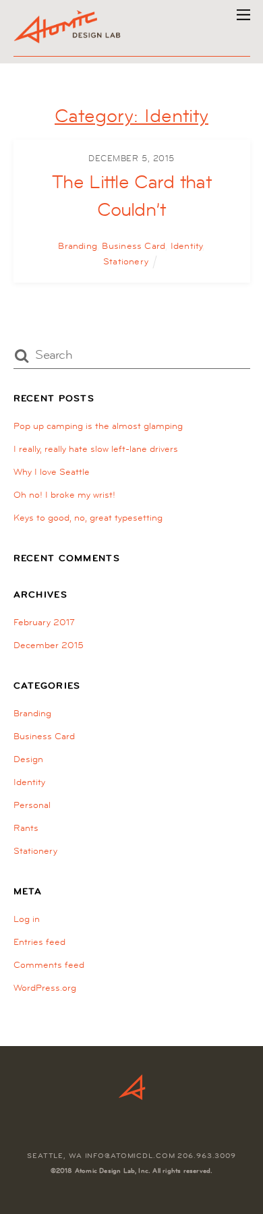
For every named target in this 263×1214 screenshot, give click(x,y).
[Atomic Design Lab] (67, 39)
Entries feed (39, 941)
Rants (25, 827)
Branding (77, 245)
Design (28, 759)
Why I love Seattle (51, 471)
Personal (32, 805)
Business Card (133, 245)
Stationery (125, 261)
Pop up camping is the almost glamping (98, 426)
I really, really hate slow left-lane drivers (95, 448)
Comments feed (48, 964)
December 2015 (48, 645)
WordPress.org (44, 987)
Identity (187, 245)
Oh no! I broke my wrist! (64, 494)
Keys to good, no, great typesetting (88, 517)
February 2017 (44, 622)
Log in (26, 919)
